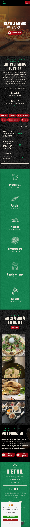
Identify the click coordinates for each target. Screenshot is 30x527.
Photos (22, 495)
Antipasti (4, 115)
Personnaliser (11, 523)
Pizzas (4, 120)
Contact (15, 497)
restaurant (21, 512)
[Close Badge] (23, 522)
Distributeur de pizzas (12, 495)
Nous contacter (17, 33)
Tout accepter (10, 516)
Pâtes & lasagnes (23, 115)
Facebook (15, 482)
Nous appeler (24, 455)
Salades (12, 115)
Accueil (6, 493)
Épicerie (23, 493)
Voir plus (15, 328)
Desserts (25, 120)
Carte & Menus (15, 493)
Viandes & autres (14, 120)
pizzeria (22, 508)
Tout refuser (10, 520)
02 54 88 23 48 (15, 479)
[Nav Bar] (27, 2)
